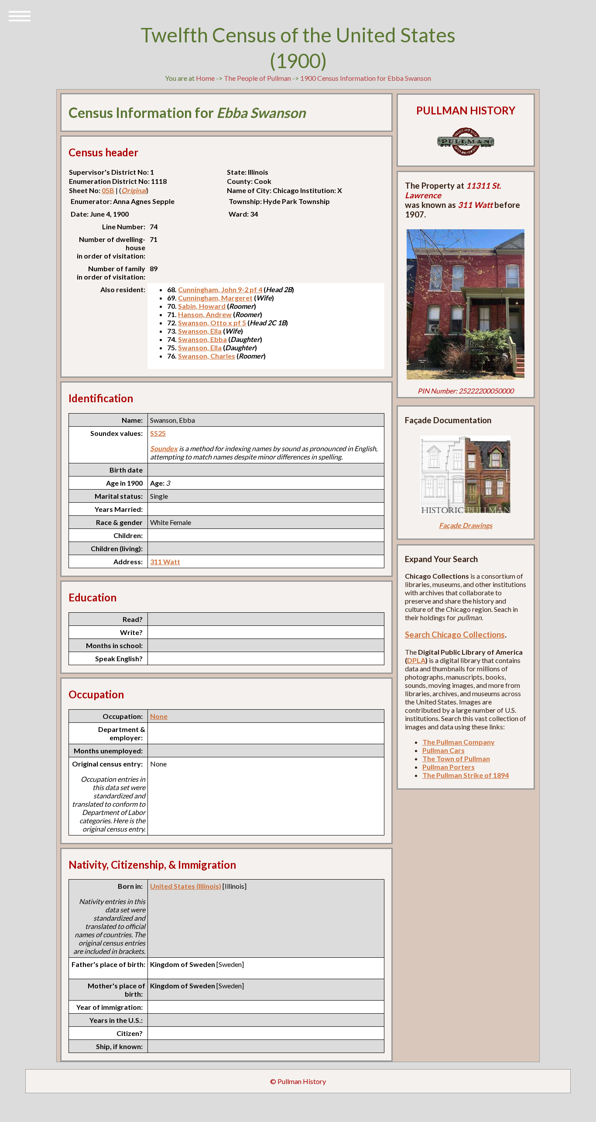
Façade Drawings (465, 525)
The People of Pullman (257, 78)
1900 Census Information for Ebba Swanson (365, 78)
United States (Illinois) (185, 886)
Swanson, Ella (200, 331)
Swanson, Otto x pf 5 (212, 322)
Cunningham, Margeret (215, 297)
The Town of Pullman (456, 758)
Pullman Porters (448, 767)
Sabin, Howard (202, 306)
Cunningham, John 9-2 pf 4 (220, 289)
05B (108, 190)
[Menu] (20, 15)
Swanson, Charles (206, 356)
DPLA (416, 660)
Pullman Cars (443, 750)
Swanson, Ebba (202, 339)
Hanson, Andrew (205, 314)
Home (205, 78)
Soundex (164, 448)
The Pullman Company (458, 742)
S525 (158, 433)
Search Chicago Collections (455, 634)
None (159, 716)
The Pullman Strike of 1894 (465, 775)
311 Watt (165, 561)
